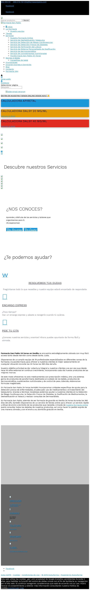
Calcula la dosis (8, 106)
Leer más (19, 588)
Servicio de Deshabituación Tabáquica (27, 40)
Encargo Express (14, 305)
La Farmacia (11, 29)
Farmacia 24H (12, 71)
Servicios (10, 36)
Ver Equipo (30, 229)
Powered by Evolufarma (71, 575)
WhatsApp (15, 536)
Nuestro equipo (17, 31)
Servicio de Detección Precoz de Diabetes (29, 44)
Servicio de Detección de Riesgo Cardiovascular (31, 42)
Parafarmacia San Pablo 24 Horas (25, 56)
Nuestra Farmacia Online (21, 38)
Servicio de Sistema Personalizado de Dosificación (32, 49)
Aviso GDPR (6, 575)
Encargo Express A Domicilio (18, 65)
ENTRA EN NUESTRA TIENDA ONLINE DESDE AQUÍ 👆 (25, 96)
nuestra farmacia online (77, 405)
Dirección (15, 501)
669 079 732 (18, 2)
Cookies (16, 575)
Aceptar (11, 588)
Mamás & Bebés (13, 58)
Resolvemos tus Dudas (45, 282)
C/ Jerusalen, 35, (15, 504)
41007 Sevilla (14, 506)
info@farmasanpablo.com (18, 551)
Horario (14, 513)
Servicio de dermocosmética (23, 51)
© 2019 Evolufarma (50, 575)
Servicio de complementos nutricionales (28, 53)
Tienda (9, 33)
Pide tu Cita (10, 330)
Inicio (9, 27)
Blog (7, 67)
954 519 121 (6, 2)
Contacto (10, 69)
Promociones (11, 62)
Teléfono (15, 525)
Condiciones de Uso (31, 575)
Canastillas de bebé (19, 60)
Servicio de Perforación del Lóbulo (25, 47)
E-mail (13, 547)
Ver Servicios (14, 229)
